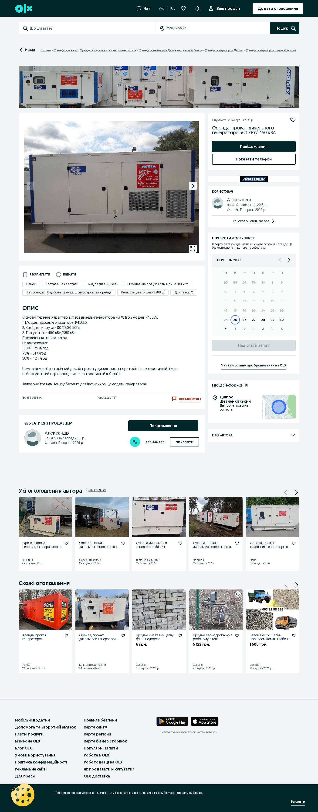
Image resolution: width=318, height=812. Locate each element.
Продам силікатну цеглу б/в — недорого (154, 637)
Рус (172, 8)
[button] (296, 492)
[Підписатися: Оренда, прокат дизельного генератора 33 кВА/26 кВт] (123, 636)
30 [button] (254, 282)
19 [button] (244, 310)
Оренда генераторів (122, 50)
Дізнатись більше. (189, 793)
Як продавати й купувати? (109, 769)
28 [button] (235, 282)
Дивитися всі (96, 490)
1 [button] (272, 282)
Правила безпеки (100, 720)
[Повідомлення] (197, 8)
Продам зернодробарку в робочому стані (212, 637)
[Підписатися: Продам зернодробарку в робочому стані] (237, 636)
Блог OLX (23, 748)
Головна (46, 50)
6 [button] (254, 292)
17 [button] (225, 310)
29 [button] (244, 282)
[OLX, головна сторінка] (23, 8)
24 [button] (226, 320)
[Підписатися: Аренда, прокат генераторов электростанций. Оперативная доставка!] (66, 636)
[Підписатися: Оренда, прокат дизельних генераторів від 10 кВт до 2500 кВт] (123, 543)
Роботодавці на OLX (103, 762)
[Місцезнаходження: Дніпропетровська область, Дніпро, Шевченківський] (279, 407)
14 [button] (263, 301)
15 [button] (272, 301)
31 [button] (263, 282)
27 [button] (226, 282)
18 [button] (235, 310)
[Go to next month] (289, 260)
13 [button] (253, 301)
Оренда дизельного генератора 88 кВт (151, 545)
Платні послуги (29, 734)
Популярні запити (101, 748)
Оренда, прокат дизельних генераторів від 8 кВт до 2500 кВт (42, 547)
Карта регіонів (98, 734)
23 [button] (282, 310)
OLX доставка (97, 776)
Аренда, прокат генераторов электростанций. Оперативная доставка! (40, 641)
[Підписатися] (293, 120)
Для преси (25, 776)
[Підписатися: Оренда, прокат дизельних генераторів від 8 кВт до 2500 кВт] (66, 543)
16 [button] (281, 301)
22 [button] (272, 310)
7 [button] (263, 292)
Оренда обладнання (93, 50)
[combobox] (92, 28)
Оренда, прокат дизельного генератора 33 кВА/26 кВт (97, 639)
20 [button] (254, 310)
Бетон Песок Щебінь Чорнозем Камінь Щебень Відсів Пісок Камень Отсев (269, 641)
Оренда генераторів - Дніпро (224, 50)
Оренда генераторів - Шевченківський (271, 50)
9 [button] (282, 292)
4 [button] (235, 292)
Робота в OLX (96, 755)
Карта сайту (95, 727)
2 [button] (282, 282)
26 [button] (245, 320)
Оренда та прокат (66, 50)
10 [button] (225, 301)
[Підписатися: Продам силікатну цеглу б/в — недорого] (180, 636)
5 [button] (244, 292)
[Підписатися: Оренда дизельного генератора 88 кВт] (180, 543)
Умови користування (35, 755)
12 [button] (244, 301)
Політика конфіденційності (41, 762)
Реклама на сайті (31, 769)
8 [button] (272, 292)
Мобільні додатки (32, 720)
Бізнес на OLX (27, 741)
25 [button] (235, 320)
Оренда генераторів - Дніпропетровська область (170, 50)
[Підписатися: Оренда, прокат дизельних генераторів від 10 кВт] (294, 543)
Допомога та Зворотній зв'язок (45, 727)
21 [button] (263, 310)
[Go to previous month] (279, 260)
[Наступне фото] (193, 186)
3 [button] (226, 292)
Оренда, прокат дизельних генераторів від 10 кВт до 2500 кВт (99, 547)
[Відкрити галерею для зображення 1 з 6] (193, 249)
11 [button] (235, 301)
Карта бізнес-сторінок (105, 741)
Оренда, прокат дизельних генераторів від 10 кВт (270, 547)
